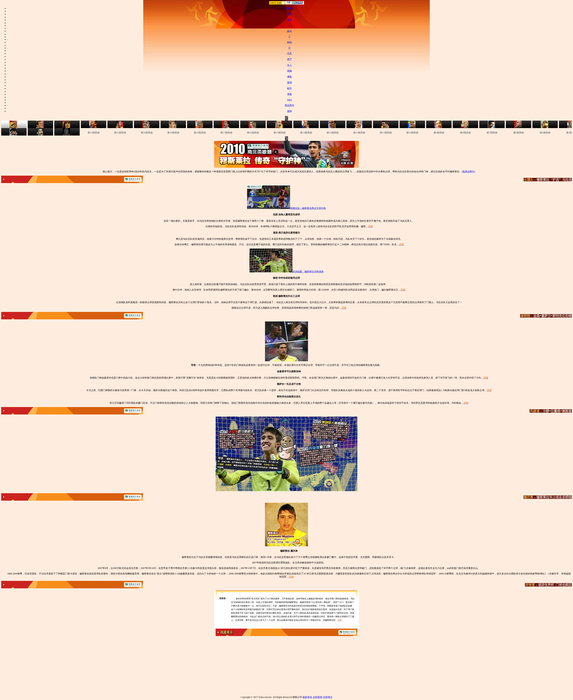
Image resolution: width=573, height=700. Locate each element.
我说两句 (289, 105)
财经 (289, 42)
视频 (289, 71)
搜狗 (289, 111)
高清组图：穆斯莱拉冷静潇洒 (308, 271)
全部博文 (327, 697)
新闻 (289, 14)
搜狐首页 (289, 8)
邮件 (289, 88)
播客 (289, 76)
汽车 (289, 53)
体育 (289, 20)
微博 (289, 82)
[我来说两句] (468, 171)
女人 (289, 65)
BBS (289, 100)
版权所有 (307, 697)
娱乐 (289, 31)
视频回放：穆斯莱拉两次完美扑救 (308, 208)
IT (289, 48)
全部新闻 (317, 697)
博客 (289, 94)
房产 (289, 59)
